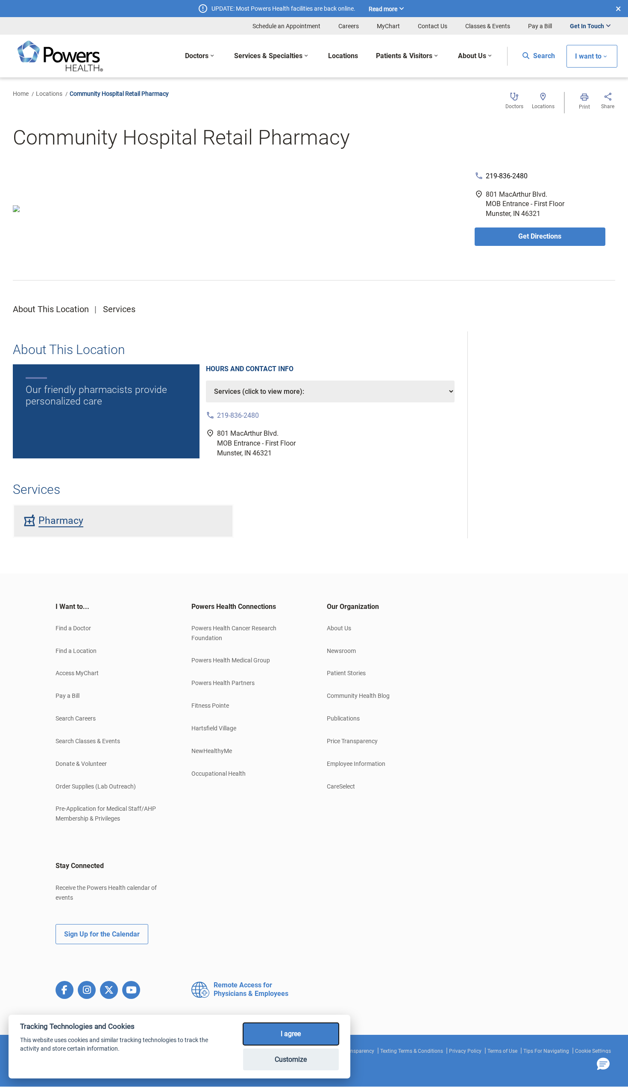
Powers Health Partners (223, 682)
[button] (603, 1064)
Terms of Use (502, 1051)
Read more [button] (383, 9)
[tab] (111, 607)
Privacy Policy (465, 1051)
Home (21, 93)
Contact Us (432, 26)
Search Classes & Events (88, 741)
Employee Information (356, 763)
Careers (348, 26)
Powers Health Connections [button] (233, 607)
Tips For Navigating (546, 1051)
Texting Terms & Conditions (411, 1051)
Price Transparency (352, 741)
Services (119, 309)
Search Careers (76, 718)
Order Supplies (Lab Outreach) (96, 786)
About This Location (51, 309)
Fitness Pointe (210, 705)
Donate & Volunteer (81, 763)
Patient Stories (346, 673)
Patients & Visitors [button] (404, 56)
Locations (49, 93)
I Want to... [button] (72, 607)
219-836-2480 (507, 176)
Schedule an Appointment (286, 26)
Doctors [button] (196, 56)
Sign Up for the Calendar (102, 934)
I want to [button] (588, 56)
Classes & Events (487, 26)
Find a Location (76, 650)
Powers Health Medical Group (230, 660)
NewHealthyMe (211, 750)
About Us (339, 628)
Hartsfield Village (213, 728)
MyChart (388, 26)
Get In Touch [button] (587, 26)
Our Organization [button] (353, 607)
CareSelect (341, 786)
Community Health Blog (358, 695)
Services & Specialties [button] (268, 56)
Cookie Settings (593, 1051)
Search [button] (543, 56)
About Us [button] (472, 56)
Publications (343, 718)
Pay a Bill (540, 26)
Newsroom (341, 650)
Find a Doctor (73, 628)
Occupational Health (218, 773)
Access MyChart (77, 673)
